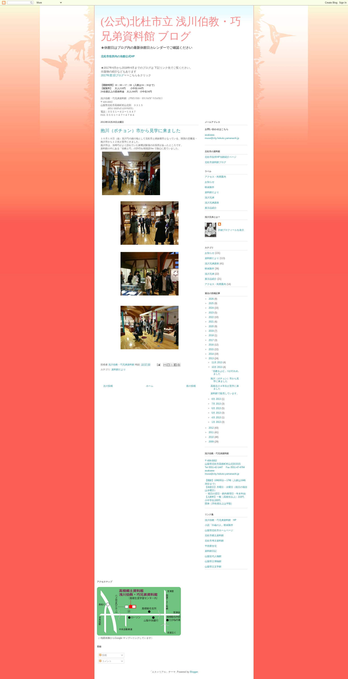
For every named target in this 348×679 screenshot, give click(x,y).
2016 (211, 344)
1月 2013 (217, 422)
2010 (211, 437)
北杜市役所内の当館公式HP (118, 56)
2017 (211, 340)
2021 (211, 321)
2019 (211, 331)
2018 (211, 335)
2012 (211, 427)
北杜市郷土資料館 (214, 535)
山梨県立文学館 (213, 566)
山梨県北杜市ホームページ (219, 530)
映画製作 (209, 187)
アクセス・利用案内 (215, 176)
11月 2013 (217, 362)
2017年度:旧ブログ (112, 75)
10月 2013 (217, 367)
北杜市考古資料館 (214, 540)
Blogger (194, 671)
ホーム (149, 386)
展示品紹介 (211, 208)
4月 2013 (217, 417)
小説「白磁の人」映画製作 (219, 525)
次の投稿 (108, 386)
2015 (211, 349)
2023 (211, 312)
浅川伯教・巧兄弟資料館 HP (220, 520)
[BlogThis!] (168, 365)
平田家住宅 (211, 546)
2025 (211, 303)
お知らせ (209, 182)
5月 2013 (217, 412)
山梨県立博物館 (213, 561)
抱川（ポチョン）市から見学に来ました (225, 380)
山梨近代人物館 (213, 556)
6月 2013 (217, 408)
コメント (106, 661)
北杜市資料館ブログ (215, 162)
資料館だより (118, 369)
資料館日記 (211, 551)
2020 (211, 326)
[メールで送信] (165, 365)
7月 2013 (217, 403)
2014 (211, 354)
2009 (211, 441)
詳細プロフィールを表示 (231, 230)
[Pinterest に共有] (179, 365)
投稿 (104, 655)
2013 (211, 358)
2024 (211, 308)
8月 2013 (217, 399)
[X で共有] (172, 365)
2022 (211, 317)
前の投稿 (191, 386)
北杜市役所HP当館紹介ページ (220, 157)
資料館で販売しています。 (225, 393)
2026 (211, 298)
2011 (211, 432)
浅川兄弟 (209, 197)
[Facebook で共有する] (175, 365)
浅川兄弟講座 (212, 202)
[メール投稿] (158, 364)
